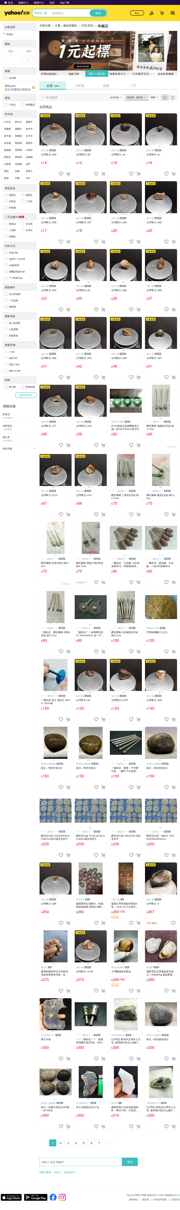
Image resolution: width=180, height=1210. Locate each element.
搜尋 (130, 1162)
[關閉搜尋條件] (45, 13)
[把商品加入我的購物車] (68, 174)
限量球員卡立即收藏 (120, 74)
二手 (133, 85)
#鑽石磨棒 (45, 1172)
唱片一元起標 (97, 73)
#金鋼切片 (70, 1172)
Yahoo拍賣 (17, 13)
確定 (28, 60)
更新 (177, 1195)
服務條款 (133, 1199)
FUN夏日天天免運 (143, 74)
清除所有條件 (26, 395)
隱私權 (145, 1199)
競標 (106, 85)
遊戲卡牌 (73, 74)
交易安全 (175, 1199)
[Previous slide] (42, 129)
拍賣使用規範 (160, 1199)
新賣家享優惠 (165, 74)
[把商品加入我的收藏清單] (61, 174)
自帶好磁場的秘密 (51, 74)
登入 (137, 13)
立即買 (79, 85)
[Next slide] (69, 129)
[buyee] (20, 87)
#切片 (57, 1172)
